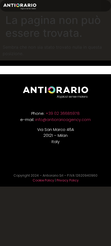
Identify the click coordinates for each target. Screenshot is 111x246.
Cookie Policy (43, 180)
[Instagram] (55, 162)
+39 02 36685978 (63, 113)
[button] (105, 5)
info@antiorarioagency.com (63, 119)
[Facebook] (68, 162)
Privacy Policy (68, 180)
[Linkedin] (42, 162)
